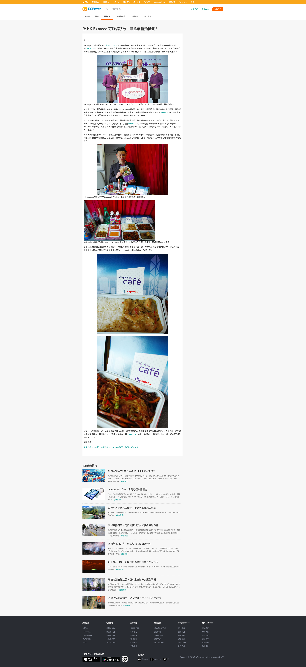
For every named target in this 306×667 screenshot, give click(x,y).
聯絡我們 (205, 632)
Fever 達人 (183, 2)
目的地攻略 (158, 635)
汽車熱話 (126, 2)
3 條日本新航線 (110, 45)
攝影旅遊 (172, 2)
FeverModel (87, 635)
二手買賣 (136, 2)
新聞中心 (95, 2)
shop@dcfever (159, 2)
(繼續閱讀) (124, 481)
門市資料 (181, 628)
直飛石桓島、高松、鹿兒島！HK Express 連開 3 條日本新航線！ (111, 447)
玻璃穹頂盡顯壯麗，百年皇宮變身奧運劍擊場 (132, 579)
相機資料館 (111, 628)
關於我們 (205, 628)
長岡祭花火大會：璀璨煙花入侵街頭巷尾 (129, 543)
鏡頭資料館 (111, 632)
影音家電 (133, 642)
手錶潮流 (133, 646)
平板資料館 (111, 639)
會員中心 (205, 9)
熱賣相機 (181, 635)
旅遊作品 (157, 639)
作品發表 (147, 2)
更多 (192, 2)
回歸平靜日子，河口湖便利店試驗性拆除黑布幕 (133, 525)
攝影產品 (133, 632)
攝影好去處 (160, 628)
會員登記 (194, 9)
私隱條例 (205, 646)
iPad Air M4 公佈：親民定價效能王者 (127, 489)
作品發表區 (87, 639)
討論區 (85, 642)
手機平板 (116, 2)
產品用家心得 (112, 642)
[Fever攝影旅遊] (93, 8)
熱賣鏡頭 (181, 639)
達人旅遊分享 (159, 642)
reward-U (90, 48)
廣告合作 (205, 635)
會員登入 (217, 9)
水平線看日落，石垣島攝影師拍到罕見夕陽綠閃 (133, 562)
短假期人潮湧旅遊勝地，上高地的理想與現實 (132, 507)
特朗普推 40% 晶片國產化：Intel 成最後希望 (131, 471)
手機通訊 (133, 635)
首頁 (87, 2)
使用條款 (205, 642)
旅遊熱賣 (157, 632)
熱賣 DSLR (182, 642)
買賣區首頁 (134, 628)
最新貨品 (181, 632)
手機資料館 (111, 635)
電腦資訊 (133, 639)
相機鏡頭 (106, 2)
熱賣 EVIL (182, 646)
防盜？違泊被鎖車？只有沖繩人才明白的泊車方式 (134, 598)
